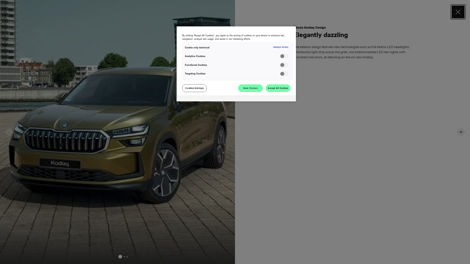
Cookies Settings (194, 88)
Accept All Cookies (278, 88)
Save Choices (250, 88)
